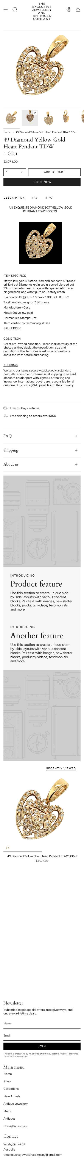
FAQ (7, 436)
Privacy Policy (66, 1053)
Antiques (9, 1118)
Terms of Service (12, 1056)
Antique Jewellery (15, 1104)
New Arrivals (11, 1096)
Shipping (10, 450)
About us (11, 464)
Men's (7, 1111)
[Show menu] (5, 9)
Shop (7, 1081)
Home (7, 132)
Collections (11, 1089)
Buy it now (42, 182)
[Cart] (77, 9)
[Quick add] (8, 847)
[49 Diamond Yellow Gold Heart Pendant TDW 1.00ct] (42, 813)
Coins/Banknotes (15, 1126)
